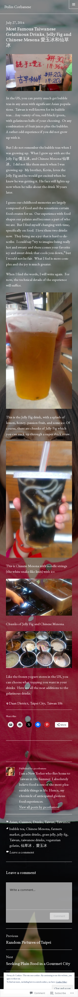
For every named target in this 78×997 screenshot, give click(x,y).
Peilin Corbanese (17, 6)
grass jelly (49, 834)
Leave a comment (21, 852)
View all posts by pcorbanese (39, 807)
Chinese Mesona (37, 828)
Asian (13, 822)
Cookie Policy (61, 981)
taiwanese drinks (32, 840)
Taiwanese (63, 822)
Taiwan (49, 822)
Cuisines (25, 822)
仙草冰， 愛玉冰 (34, 845)
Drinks (38, 822)
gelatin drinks (30, 834)
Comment (59, 916)
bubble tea (16, 828)
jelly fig (62, 834)
